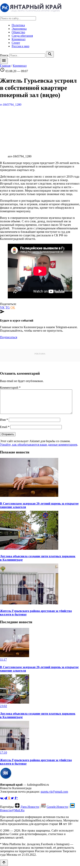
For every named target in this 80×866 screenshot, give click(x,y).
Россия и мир (20, 46)
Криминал (18, 39)
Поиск (4, 55)
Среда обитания (22, 35)
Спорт (16, 42)
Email (5, 427)
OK (12, 307)
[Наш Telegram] (6, 798)
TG (7, 307)
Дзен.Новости (29, 806)
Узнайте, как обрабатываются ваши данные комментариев (38, 444)
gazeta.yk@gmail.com (54, 791)
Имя (4, 419)
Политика (18, 25)
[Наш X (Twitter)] (13, 798)
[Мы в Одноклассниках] (9, 798)
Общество (18, 32)
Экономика (19, 28)
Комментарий (10, 387)
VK (2, 307)
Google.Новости (57, 806)
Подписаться (8, 337)
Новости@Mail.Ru (12, 810)
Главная (5, 65)
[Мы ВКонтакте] (2, 798)
